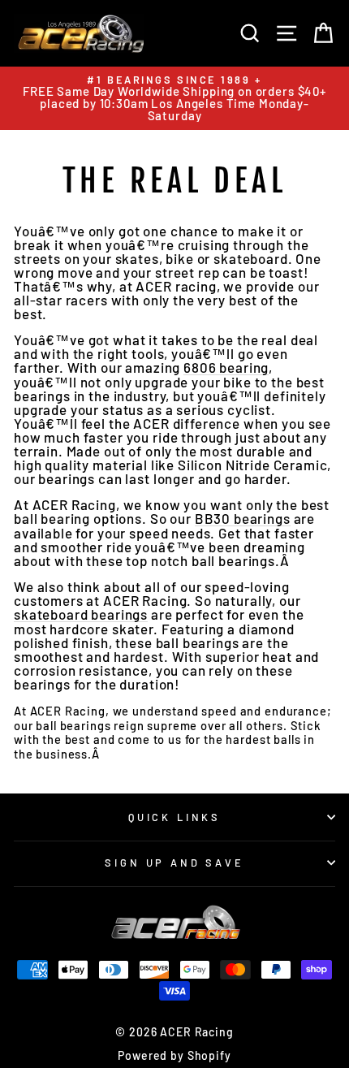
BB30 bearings (243, 519)
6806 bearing (226, 368)
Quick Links (174, 817)
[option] (174, 98)
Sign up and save (174, 862)
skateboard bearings (81, 615)
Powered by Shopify (174, 1055)
